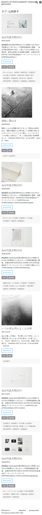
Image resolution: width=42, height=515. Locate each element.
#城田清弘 (24, 72)
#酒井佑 (29, 78)
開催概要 (11, 67)
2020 (4, 150)
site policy (22, 510)
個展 (9, 150)
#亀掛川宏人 (7, 283)
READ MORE (7, 62)
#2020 (5, 156)
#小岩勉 (6, 75)
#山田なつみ (13, 286)
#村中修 (15, 426)
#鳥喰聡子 (31, 81)
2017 (4, 356)
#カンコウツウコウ (9, 491)
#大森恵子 (31, 72)
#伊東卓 (17, 72)
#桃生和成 (20, 75)
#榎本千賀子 (29, 75)
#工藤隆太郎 (7, 426)
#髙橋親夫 (20, 221)
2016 (4, 486)
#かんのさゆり (8, 72)
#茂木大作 (22, 78)
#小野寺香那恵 (29, 491)
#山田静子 (13, 75)
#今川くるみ (7, 218)
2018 (4, 277)
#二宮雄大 (16, 283)
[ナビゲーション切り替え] (40, 2)
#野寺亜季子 (7, 81)
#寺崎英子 (22, 218)
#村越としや (23, 426)
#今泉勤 (15, 218)
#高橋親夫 (24, 81)
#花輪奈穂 (14, 78)
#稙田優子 (6, 78)
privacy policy (34, 510)
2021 (4, 67)
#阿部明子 (16, 81)
